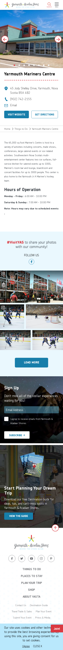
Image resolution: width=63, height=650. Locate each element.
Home (7, 128)
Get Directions (44, 114)
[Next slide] (58, 39)
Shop (31, 589)
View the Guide (18, 516)
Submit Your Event (22, 617)
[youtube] (31, 558)
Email (13, 105)
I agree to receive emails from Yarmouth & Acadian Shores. (31, 421)
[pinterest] (51, 558)
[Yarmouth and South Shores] (21, 5)
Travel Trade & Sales (22, 611)
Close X (37, 646)
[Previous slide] (4, 39)
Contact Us (20, 605)
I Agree (26, 646)
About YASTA (31, 596)
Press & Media (42, 617)
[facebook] (31, 262)
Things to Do (21, 128)
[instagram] (41, 558)
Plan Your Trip (31, 583)
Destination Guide (39, 605)
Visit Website (16, 114)
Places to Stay (31, 576)
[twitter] (21, 558)
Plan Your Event (43, 611)
